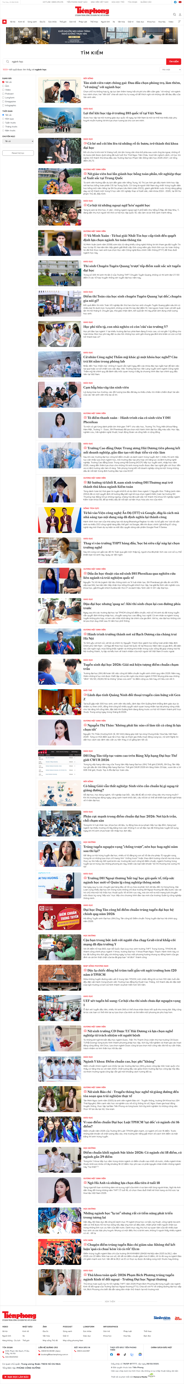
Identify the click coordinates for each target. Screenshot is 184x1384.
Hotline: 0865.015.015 (53, 2)
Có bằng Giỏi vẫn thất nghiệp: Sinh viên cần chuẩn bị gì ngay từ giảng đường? (130, 788)
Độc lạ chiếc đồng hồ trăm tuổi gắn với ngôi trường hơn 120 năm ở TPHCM (130, 972)
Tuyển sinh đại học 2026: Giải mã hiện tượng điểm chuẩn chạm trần (131, 666)
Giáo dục (140, 22)
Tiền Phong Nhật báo (77, 2)
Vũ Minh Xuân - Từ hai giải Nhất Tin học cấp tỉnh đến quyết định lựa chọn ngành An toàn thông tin (129, 237)
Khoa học (151, 22)
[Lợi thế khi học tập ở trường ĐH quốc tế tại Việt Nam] (59, 120)
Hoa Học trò (118, 2)
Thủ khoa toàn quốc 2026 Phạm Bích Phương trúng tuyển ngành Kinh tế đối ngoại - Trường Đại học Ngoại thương (128, 1277)
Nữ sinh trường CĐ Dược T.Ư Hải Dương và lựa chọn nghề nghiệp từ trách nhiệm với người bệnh (128, 1033)
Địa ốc (42, 22)
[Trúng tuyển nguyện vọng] (59, 854)
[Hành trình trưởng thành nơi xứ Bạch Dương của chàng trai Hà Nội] (59, 641)
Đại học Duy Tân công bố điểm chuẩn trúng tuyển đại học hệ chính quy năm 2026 (128, 912)
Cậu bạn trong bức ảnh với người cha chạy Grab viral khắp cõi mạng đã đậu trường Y (129, 942)
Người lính (105, 22)
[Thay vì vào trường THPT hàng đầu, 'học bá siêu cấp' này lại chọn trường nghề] (59, 550)
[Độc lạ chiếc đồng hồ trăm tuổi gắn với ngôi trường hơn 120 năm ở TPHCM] (59, 978)
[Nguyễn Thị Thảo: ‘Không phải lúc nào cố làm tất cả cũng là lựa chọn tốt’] (59, 732)
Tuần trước (10, 122)
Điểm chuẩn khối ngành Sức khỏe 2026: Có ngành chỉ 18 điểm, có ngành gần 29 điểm (132, 1154)
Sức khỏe (52, 22)
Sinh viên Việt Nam (99, 2)
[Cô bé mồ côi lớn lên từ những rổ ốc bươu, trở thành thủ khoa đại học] (59, 151)
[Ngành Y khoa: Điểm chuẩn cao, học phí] (59, 1069)
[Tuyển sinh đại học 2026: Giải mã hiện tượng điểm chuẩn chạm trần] (59, 672)
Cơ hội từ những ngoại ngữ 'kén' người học (118, 205)
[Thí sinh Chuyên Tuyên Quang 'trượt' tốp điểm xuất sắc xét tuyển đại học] (59, 273)
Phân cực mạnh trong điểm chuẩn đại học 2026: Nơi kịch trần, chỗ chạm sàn (130, 818)
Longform (9, 97)
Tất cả (8, 82)
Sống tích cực (91, 508)
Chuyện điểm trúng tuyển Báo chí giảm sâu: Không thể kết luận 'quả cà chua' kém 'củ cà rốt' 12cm (129, 1246)
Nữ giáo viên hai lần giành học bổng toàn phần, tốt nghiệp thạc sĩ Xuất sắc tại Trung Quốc (132, 176)
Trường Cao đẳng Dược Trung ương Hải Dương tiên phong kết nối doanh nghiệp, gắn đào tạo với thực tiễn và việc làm (131, 450)
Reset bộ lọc (18, 153)
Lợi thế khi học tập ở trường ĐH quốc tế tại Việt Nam (122, 113)
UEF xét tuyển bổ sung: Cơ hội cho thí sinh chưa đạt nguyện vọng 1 (132, 1003)
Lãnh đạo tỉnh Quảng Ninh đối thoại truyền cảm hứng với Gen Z (131, 697)
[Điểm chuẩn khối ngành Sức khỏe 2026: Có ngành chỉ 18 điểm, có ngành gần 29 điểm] (59, 1160)
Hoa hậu (162, 22)
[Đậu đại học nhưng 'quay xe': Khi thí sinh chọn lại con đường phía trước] (59, 611)
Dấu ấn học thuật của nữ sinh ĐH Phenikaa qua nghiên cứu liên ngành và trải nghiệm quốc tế (129, 575)
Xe (114, 22)
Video (171, 22)
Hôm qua (9, 118)
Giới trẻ (72, 22)
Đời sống (88, 78)
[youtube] (180, 2)
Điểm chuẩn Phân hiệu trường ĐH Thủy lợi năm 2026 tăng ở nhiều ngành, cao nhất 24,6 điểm (130, 1307)
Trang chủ (4, 22)
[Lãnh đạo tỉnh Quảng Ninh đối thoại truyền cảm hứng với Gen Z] (59, 702)
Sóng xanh (32, 22)
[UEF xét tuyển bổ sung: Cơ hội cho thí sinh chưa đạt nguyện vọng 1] (59, 1008)
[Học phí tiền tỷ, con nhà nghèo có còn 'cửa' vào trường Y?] (59, 334)
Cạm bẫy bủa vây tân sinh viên (106, 387)
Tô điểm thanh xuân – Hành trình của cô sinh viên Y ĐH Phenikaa (127, 420)
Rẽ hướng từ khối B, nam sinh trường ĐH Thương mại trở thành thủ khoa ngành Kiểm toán (128, 484)
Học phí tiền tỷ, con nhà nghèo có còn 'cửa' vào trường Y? (125, 327)
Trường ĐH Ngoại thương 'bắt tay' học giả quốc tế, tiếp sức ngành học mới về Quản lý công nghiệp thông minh (128, 880)
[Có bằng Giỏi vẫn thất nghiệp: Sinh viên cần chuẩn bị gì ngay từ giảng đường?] (59, 793)
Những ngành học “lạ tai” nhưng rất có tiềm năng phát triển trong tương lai (128, 1215)
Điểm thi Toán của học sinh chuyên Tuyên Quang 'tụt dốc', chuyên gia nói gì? (132, 298)
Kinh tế (21, 22)
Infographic (10, 105)
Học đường (89, 842)
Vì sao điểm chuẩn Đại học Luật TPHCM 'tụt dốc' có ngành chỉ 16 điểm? (131, 1124)
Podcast (9, 93)
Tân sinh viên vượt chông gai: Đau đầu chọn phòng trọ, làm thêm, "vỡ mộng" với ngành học (132, 85)
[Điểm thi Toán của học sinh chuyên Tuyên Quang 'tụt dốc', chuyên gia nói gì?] (59, 304)
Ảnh (7, 86)
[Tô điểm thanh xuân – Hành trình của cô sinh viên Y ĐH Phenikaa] (59, 425)
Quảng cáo (145, 2)
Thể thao (94, 22)
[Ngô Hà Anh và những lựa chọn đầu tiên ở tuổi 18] (59, 1190)
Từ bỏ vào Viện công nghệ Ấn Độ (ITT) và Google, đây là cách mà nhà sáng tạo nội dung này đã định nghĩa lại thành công (131, 515)
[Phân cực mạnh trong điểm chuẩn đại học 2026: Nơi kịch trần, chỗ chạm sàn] (59, 823)
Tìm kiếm (92, 52)
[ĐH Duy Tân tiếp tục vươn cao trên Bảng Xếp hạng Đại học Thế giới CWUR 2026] (59, 763)
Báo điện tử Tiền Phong (92, 11)
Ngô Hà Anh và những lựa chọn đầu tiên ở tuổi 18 (123, 1183)
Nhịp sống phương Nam (95, 966)
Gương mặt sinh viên (94, 169)
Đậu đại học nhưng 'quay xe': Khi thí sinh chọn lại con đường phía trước (131, 606)
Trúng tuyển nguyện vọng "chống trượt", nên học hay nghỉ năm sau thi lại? (130, 849)
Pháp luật (83, 22)
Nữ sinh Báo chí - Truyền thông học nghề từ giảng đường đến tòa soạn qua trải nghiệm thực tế (131, 1094)
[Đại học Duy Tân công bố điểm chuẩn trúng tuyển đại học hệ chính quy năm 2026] (59, 917)
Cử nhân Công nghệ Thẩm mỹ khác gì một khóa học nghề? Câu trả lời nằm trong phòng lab (130, 359)
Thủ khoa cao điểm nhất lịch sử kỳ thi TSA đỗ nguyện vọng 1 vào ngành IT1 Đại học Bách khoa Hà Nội (130, 1368)
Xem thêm (179, 22)
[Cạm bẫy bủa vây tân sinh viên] (59, 395)
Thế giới (63, 22)
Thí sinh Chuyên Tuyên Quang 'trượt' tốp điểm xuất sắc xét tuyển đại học (132, 268)
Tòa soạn (132, 2)
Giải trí (130, 22)
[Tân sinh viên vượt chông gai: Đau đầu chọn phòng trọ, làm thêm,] (59, 90)
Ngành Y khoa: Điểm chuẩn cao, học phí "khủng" (119, 1061)
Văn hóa (121, 22)
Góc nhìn (88, 1240)
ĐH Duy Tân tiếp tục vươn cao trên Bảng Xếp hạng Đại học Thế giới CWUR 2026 (130, 758)
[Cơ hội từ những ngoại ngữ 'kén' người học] (59, 213)
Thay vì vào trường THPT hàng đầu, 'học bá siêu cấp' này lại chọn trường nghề (131, 545)
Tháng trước (11, 126)
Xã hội (12, 22)
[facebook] (175, 2)
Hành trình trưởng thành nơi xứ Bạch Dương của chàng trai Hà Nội (130, 636)
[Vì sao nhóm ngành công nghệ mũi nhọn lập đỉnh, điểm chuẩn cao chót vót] (59, 1343)
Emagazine (10, 101)
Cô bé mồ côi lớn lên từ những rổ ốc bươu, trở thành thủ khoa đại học (130, 145)
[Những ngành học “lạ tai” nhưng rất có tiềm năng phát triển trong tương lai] (59, 1220)
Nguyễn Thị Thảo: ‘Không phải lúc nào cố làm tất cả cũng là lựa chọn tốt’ (132, 727)
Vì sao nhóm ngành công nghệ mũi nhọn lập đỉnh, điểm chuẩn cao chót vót (129, 1338)
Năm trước (10, 130)
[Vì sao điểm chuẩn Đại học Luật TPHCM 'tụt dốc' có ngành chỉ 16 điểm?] (59, 1129)
